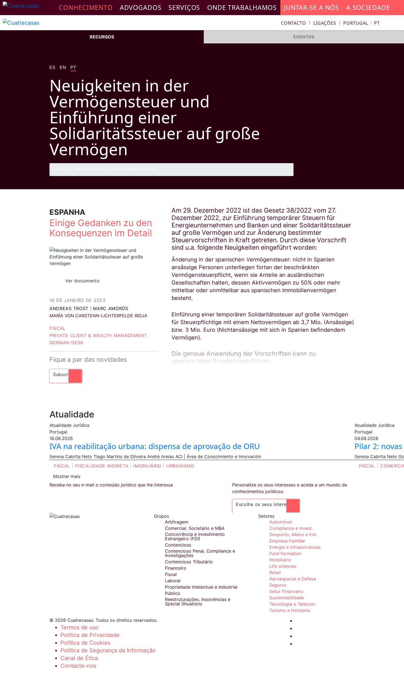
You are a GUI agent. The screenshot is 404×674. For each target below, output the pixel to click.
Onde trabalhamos (242, 7)
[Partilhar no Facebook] (316, 175)
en (63, 67)
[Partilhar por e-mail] (348, 175)
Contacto (293, 23)
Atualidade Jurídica (133, 169)
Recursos (102, 37)
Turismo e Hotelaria (289, 610)
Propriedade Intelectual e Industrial (201, 587)
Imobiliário (147, 466)
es (52, 67)
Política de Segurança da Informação (108, 650)
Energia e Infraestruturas (294, 547)
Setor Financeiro (286, 591)
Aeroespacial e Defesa (292, 578)
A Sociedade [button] (368, 7)
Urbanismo (180, 466)
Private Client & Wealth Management (98, 335)
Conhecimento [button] (86, 7)
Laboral (173, 580)
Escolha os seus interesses (266, 504)
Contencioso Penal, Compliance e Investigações (200, 553)
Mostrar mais (66, 476)
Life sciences (282, 566)
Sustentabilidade (286, 597)
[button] (361, 23)
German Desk (66, 342)
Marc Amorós (110, 308)
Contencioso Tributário (189, 561)
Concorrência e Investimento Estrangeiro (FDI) (195, 536)
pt (73, 67)
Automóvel (280, 522)
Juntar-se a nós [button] (311, 7)
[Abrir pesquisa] (397, 23)
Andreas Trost (68, 308)
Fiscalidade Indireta (101, 466)
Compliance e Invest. (291, 528)
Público (172, 593)
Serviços (184, 7)
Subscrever (65, 374)
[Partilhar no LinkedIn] (337, 175)
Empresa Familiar (287, 541)
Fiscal (57, 328)
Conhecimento (89, 169)
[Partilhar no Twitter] (327, 175)
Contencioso (178, 545)
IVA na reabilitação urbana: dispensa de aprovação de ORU (154, 446)
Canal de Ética (79, 658)
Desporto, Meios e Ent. (293, 534)
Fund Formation (285, 553)
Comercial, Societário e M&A (195, 528)
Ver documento (82, 280)
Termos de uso (79, 627)
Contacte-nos (78, 665)
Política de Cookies (85, 642)
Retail (275, 572)
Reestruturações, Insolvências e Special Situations (197, 601)
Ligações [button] (324, 23)
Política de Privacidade (90, 635)
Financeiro (175, 568)
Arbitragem (176, 522)
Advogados (141, 7)
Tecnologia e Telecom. (292, 604)
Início (60, 169)
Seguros (277, 585)
